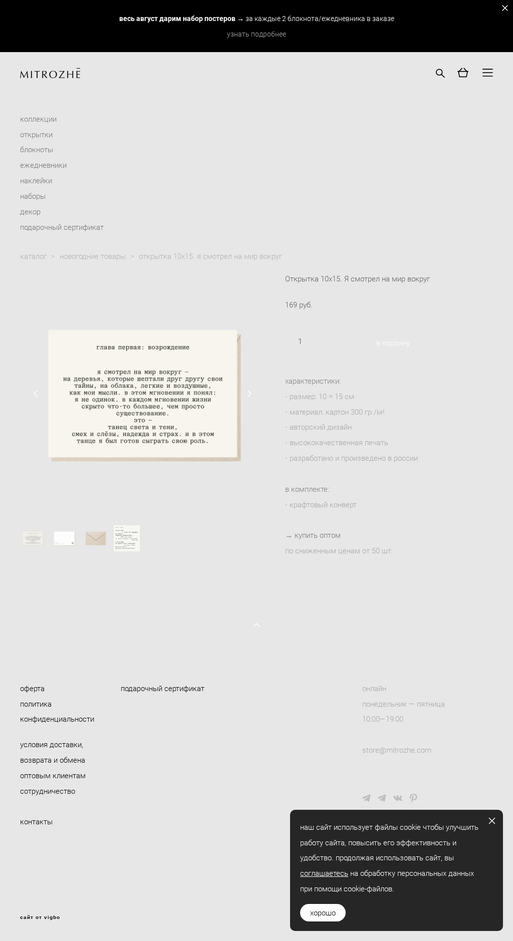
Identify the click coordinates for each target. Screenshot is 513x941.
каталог (33, 256)
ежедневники (43, 165)
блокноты (36, 149)
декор (30, 211)
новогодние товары (93, 256)
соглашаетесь (324, 873)
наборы (33, 196)
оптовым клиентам (53, 775)
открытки (36, 134)
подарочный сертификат (62, 227)
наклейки (36, 180)
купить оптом (318, 535)
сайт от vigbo (40, 917)
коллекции (38, 119)
